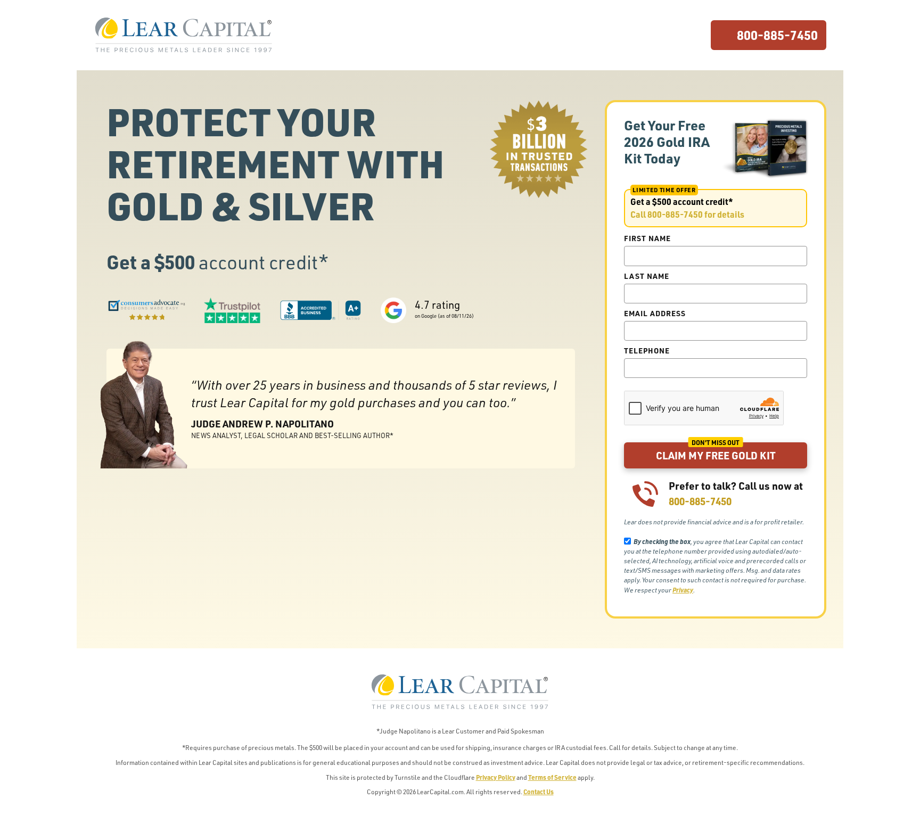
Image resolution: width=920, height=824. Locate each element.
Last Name (646, 276)
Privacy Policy (495, 777)
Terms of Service (552, 777)
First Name (647, 238)
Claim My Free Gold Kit (716, 455)
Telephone (647, 350)
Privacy (682, 590)
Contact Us (538, 791)
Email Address (655, 313)
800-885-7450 (777, 35)
